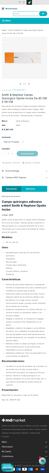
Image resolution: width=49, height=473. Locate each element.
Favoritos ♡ (20, 2)
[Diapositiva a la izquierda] (20, 84)
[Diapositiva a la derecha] (28, 84)
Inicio (4, 30)
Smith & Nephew (22, 121)
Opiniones (30, 189)
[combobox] (30, 13)
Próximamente (27, 154)
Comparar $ (24, 2)
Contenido (6, 137)
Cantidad (6, 149)
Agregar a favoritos (12, 163)
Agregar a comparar (32, 163)
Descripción (11, 189)
